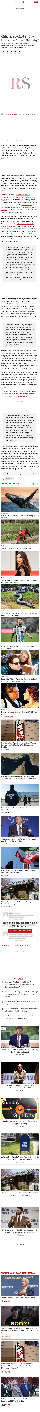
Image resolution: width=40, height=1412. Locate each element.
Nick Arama (4, 781)
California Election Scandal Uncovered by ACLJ (19, 1297)
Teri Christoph (5, 750)
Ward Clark (4, 875)
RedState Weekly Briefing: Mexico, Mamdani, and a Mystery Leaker (19, 809)
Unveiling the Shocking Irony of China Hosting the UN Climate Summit (20, 1050)
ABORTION (9, 479)
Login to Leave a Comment (20, 931)
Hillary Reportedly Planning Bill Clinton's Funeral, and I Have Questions (17, 1400)
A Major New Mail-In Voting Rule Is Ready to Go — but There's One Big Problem (20, 1158)
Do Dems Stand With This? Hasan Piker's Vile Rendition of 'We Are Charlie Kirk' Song (20, 1231)
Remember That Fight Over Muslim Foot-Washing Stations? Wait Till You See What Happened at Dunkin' (18, 745)
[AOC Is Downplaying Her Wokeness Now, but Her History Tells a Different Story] (20, 1072)
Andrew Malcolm (6, 906)
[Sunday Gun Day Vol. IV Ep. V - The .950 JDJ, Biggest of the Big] (20, 1108)
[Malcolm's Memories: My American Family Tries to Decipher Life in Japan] (20, 889)
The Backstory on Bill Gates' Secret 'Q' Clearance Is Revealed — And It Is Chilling (18, 840)
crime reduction (26, 205)
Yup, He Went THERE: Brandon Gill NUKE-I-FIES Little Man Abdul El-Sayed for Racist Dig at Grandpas (19, 1330)
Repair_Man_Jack (8, 43)
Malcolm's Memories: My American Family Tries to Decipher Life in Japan (18, 903)
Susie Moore (5, 812)
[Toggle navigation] (2, 2)
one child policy (15, 306)
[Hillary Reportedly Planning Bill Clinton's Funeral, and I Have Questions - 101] (20, 1387)
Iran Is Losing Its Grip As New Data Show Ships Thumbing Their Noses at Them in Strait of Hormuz (19, 777)
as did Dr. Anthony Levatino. (18, 396)
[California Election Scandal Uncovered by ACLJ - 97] (20, 1285)
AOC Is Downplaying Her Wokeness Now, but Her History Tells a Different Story (20, 1086)
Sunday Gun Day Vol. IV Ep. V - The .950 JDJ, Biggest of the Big (20, 1122)
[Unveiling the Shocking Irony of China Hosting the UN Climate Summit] (20, 1037)
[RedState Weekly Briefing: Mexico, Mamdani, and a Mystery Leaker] (20, 795)
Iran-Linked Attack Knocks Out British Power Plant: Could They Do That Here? (19, 871)
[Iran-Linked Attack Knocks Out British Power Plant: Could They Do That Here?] (20, 858)
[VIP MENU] (36, 2)
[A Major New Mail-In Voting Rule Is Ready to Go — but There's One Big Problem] (20, 1144)
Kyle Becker (4, 844)
